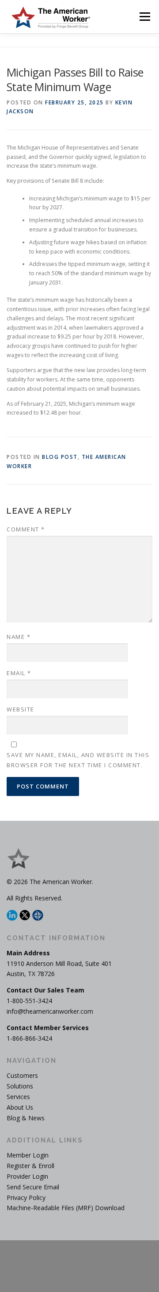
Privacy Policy (26, 1197)
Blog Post (60, 457)
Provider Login (27, 1176)
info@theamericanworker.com (50, 1011)
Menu (144, 16)
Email (19, 673)
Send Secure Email (33, 1187)
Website (20, 709)
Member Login (28, 1155)
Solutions (20, 1086)
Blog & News (26, 1118)
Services (18, 1096)
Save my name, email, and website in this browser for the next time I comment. (78, 760)
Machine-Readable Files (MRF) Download (66, 1208)
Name (18, 637)
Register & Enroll (30, 1165)
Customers (22, 1075)
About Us (20, 1107)
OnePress (44, 1271)
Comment (26, 529)
